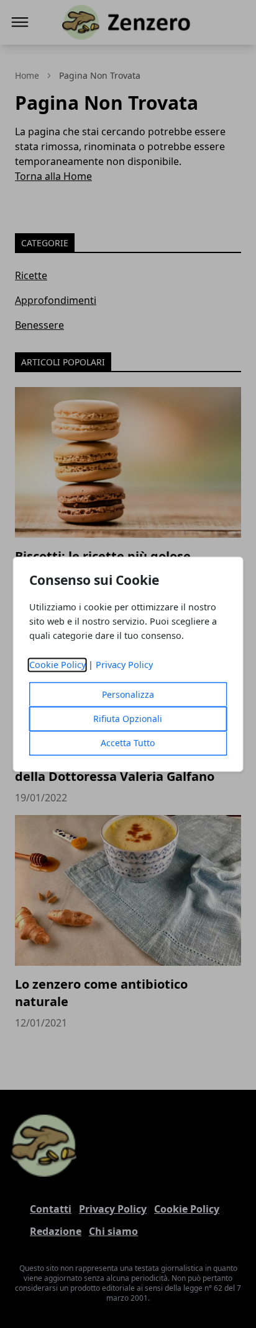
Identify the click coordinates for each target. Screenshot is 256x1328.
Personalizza (128, 694)
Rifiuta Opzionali (127, 718)
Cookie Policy (57, 665)
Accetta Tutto (128, 743)
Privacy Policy (124, 665)
